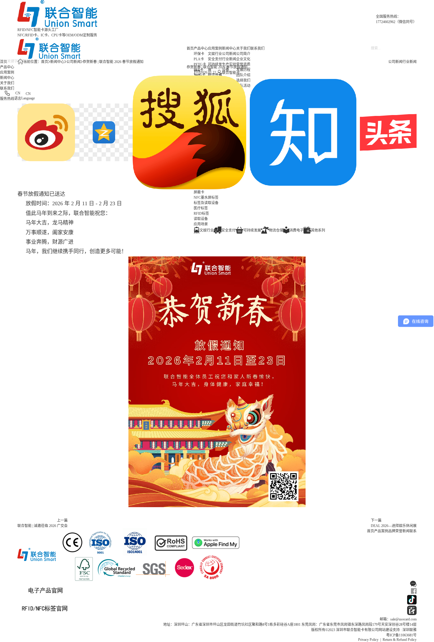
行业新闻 (229, 59)
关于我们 (243, 48)
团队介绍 (243, 75)
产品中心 (201, 48)
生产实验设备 (229, 67)
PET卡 (198, 70)
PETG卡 (200, 64)
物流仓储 (215, 75)
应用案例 (215, 48)
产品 (377, 531)
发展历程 (243, 70)
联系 (413, 531)
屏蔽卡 (199, 192)
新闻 (405, 531)
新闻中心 (229, 48)
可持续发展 (215, 67)
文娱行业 (215, 54)
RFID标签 (201, 213)
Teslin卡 (199, 75)
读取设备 (201, 219)
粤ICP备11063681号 (401, 635)
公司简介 (243, 54)
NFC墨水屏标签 (206, 197)
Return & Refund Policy (400, 640)
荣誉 (398, 531)
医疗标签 (201, 208)
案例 (384, 531)
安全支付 (215, 59)
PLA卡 (199, 59)
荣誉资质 (243, 64)
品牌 (391, 531)
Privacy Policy (368, 640)
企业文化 (243, 59)
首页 (190, 48)
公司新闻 (229, 54)
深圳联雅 (409, 630)
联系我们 (257, 48)
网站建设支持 (389, 630)
